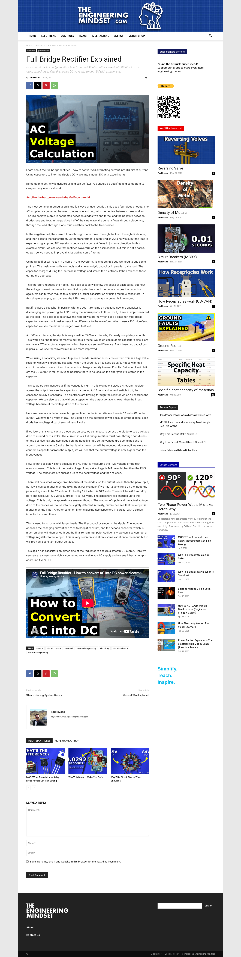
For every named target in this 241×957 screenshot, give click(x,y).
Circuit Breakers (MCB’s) (177, 257)
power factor (43, 50)
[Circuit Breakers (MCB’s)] (186, 238)
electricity (104, 648)
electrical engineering (86, 648)
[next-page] (34, 788)
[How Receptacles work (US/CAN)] (186, 283)
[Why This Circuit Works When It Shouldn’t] (130, 761)
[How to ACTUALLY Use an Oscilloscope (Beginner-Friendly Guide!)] (166, 610)
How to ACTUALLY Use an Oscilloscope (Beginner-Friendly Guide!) (192, 609)
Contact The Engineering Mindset (198, 953)
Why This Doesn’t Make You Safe (85, 777)
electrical (69, 648)
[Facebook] (29, 85)
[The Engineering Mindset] (120, 16)
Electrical (48, 35)
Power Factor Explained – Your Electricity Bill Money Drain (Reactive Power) (196, 644)
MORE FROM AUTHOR (67, 740)
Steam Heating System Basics (44, 695)
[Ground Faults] (186, 327)
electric (40, 648)
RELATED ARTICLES (39, 740)
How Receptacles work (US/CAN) (185, 301)
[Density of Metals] (186, 194)
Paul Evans (34, 77)
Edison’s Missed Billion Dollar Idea (178, 450)
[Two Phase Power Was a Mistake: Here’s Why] (186, 486)
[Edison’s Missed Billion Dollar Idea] (166, 593)
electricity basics (120, 648)
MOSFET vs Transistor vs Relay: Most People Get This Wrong (185, 424)
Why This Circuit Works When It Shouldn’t (183, 442)
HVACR (83, 35)
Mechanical (100, 35)
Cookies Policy (172, 953)
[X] (37, 85)
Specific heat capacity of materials (186, 390)
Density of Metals (172, 213)
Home (32, 35)
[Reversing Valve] (186, 150)
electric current (54, 648)
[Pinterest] (46, 85)
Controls (67, 35)
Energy (118, 35)
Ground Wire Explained (136, 695)
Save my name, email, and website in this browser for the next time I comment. (75, 861)
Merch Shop (136, 35)
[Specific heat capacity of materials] (186, 371)
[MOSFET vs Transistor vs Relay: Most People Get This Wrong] (45, 761)
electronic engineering (38, 652)
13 (213, 395)
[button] (210, 36)
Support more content (172, 51)
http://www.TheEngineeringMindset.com (69, 717)
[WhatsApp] (54, 85)
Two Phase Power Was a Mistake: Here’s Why (185, 415)
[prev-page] (28, 788)
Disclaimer (156, 953)
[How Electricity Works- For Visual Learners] (166, 628)
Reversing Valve (170, 168)
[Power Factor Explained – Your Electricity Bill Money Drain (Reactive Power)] (166, 645)
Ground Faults (169, 346)
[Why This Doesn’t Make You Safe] (87, 761)
